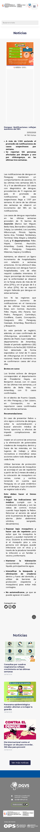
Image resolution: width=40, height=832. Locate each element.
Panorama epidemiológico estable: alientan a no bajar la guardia (18, 707)
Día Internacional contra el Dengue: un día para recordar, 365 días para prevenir (18, 744)
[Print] (14, 607)
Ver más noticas (20, 762)
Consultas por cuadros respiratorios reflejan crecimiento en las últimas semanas (17, 668)
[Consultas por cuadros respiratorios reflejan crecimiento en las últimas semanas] (20, 660)
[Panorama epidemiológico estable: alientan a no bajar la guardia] (20, 700)
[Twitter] (6, 607)
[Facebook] (10, 607)
